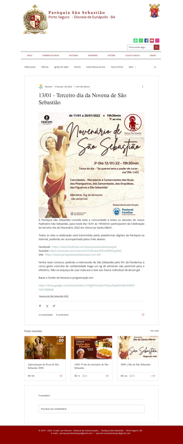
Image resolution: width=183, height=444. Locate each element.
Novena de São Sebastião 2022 (53, 296)
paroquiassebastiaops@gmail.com (76, 433)
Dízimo (77, 67)
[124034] (141, 41)
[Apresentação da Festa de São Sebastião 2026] (45, 347)
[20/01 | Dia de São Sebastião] (138, 347)
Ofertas (44, 67)
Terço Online (117, 67)
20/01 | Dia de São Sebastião (136, 364)
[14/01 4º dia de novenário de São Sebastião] (91, 347)
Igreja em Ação (61, 67)
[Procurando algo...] (156, 47)
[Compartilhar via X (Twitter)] (47, 306)
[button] (155, 67)
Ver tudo (155, 330)
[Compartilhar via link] (54, 306)
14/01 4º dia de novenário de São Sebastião (91, 366)
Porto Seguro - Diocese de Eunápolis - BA (81, 17)
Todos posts (30, 67)
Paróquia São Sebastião (76, 13)
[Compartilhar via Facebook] (40, 306)
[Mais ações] (142, 86)
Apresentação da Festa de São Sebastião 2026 (43, 366)
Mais (131, 67)
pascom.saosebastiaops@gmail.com (113, 433)
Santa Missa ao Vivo (95, 67)
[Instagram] (157, 41)
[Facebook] (146, 41)
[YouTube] (152, 41)
